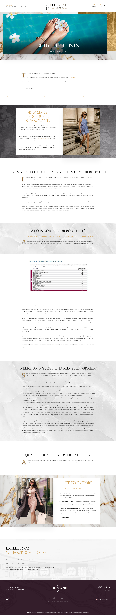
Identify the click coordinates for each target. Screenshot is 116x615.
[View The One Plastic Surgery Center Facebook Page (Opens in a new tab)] (58, 598)
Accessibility (56, 607)
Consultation (97, 6)
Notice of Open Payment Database (65, 607)
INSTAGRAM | (8, 6)
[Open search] (104, 6)
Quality (67, 96)
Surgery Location (47, 96)
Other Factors (86, 96)
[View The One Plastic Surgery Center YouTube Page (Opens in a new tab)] (62, 598)
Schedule (105, 96)
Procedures (9, 96)
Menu (110, 6)
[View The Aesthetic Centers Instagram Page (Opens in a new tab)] (94, 5)
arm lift (54, 344)
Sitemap (45, 607)
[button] (107, 6)
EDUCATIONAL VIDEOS (19, 6)
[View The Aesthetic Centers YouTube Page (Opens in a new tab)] (100, 5)
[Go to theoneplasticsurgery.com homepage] (57, 6)
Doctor (28, 96)
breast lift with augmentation (43, 138)
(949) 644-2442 (8, 5)
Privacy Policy (43, 573)
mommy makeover (72, 77)
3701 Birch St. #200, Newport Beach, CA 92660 (16, 563)
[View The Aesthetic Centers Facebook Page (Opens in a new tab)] (97, 5)
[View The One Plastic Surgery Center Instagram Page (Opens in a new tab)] (54, 598)
